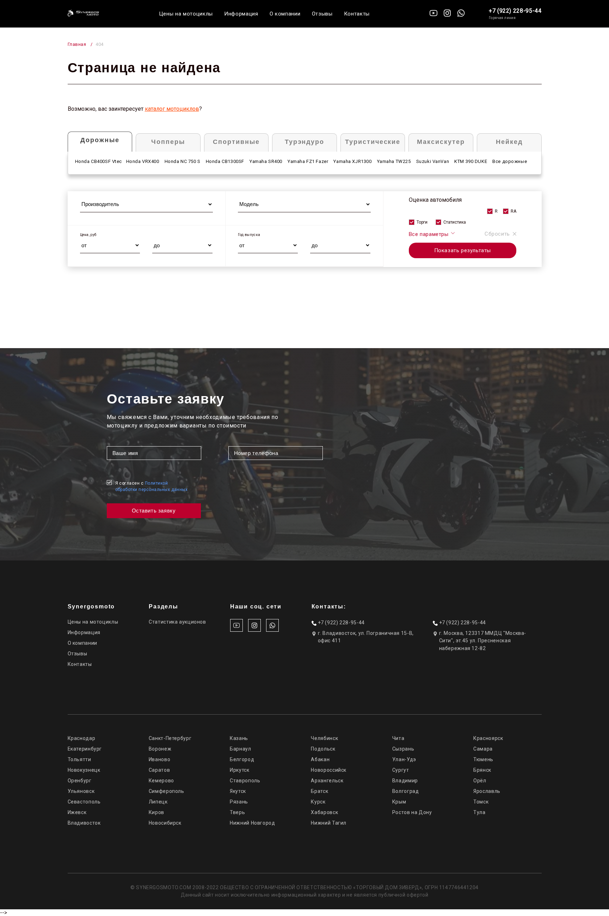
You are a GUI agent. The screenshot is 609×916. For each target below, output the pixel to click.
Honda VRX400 (142, 161)
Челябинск (324, 738)
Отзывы (322, 14)
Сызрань (403, 749)
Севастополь (84, 802)
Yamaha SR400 (266, 161)
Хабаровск (324, 812)
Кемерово (161, 780)
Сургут (400, 770)
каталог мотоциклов (172, 108)
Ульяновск (81, 791)
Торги (422, 222)
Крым (399, 802)
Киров (156, 812)
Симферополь (166, 791)
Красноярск (488, 738)
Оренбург (80, 780)
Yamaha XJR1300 (352, 161)
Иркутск (239, 770)
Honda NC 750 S (183, 161)
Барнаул (240, 749)
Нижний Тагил (328, 823)
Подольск (323, 749)
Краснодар (82, 738)
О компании (285, 14)
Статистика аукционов (177, 622)
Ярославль (486, 791)
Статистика (454, 222)
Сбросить (497, 234)
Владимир (405, 780)
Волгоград (405, 791)
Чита (398, 738)
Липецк (158, 802)
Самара (483, 749)
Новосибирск (165, 823)
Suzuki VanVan (432, 161)
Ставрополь (245, 780)
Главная (77, 44)
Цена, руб (88, 235)
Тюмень (483, 759)
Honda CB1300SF (225, 161)
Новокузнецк (84, 770)
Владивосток (84, 823)
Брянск (482, 770)
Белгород (242, 759)
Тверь (237, 812)
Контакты (357, 14)
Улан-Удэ (404, 759)
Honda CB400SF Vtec (98, 161)
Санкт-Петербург (170, 738)
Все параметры (429, 234)
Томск (480, 802)
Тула (479, 812)
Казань (239, 738)
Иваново (159, 759)
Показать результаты (462, 250)
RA (513, 211)
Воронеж (160, 749)
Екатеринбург (85, 749)
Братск (319, 791)
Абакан (320, 759)
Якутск (238, 791)
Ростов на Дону (412, 812)
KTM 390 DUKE (470, 161)
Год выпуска (249, 235)
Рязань (239, 802)
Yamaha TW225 (394, 161)
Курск (318, 802)
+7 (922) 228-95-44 (515, 10)
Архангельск (327, 780)
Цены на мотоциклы (186, 14)
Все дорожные (509, 161)
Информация (241, 14)
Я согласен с (151, 486)
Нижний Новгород (252, 823)
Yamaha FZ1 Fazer (308, 161)
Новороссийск (328, 770)
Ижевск (77, 812)
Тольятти (79, 759)
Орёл (479, 780)
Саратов (159, 770)
